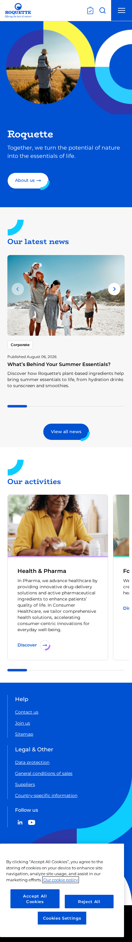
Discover (27, 645)
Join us (22, 723)
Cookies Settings (62, 918)
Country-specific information (46, 795)
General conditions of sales (43, 773)
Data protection (32, 762)
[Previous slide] (18, 289)
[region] (62, 890)
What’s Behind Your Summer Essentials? (59, 364)
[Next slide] (114, 289)
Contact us (26, 712)
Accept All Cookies (35, 899)
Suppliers (25, 784)
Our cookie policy (60, 879)
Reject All (89, 901)
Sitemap (24, 734)
